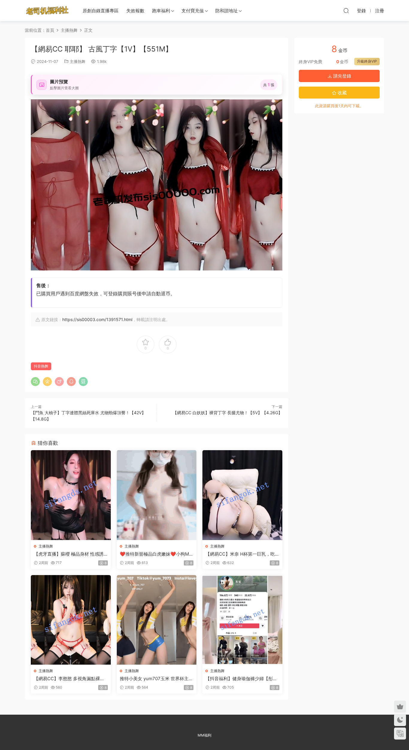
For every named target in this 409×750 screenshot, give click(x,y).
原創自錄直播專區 (101, 10)
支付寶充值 (192, 10)
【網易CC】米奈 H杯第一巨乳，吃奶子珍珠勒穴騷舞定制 (240, 554)
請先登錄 (341, 76)
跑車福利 (161, 10)
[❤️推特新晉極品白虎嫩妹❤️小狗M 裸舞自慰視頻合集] (157, 495)
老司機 (47, 10)
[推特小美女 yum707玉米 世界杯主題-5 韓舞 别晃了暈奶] (157, 620)
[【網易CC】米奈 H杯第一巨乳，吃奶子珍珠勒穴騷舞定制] (242, 495)
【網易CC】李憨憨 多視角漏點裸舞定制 (69, 679)
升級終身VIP (367, 61)
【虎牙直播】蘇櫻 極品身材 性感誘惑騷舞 (69, 554)
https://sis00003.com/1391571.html (97, 319)
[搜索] (346, 10)
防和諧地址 (226, 10)
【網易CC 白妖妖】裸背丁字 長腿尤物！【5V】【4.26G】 (227, 412)
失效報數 (135, 10)
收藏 (342, 93)
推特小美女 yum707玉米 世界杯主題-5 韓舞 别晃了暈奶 (154, 679)
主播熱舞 (77, 61)
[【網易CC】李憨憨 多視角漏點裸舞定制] (71, 620)
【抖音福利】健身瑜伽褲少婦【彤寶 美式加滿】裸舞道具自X (241, 679)
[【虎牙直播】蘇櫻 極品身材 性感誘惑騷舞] (71, 495)
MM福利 (204, 735)
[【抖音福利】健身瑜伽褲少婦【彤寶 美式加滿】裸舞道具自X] (242, 620)
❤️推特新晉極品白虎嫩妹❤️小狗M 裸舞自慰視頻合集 (154, 554)
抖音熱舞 (41, 366)
